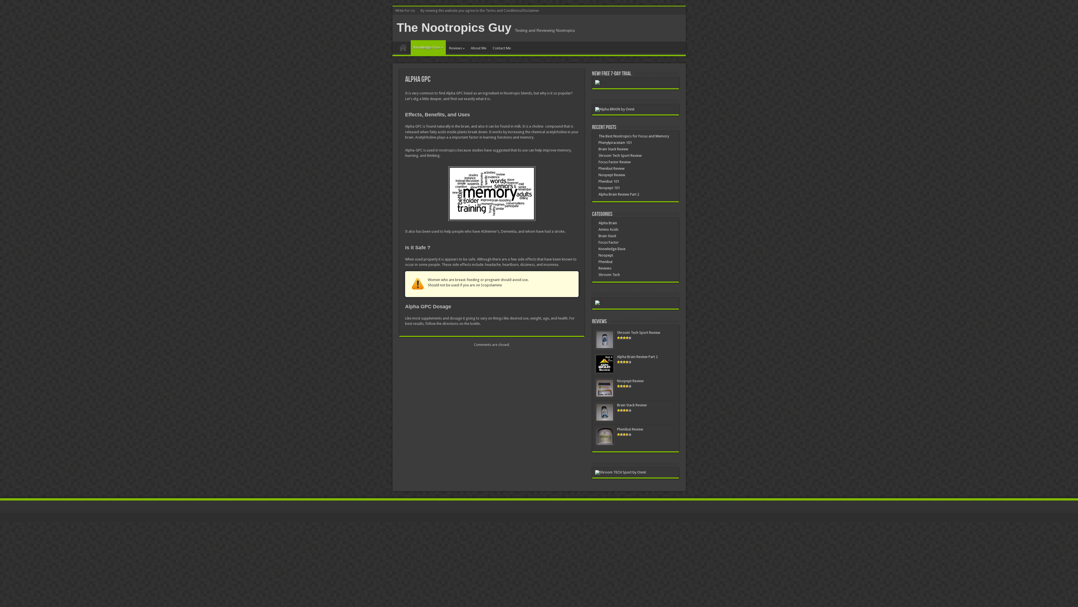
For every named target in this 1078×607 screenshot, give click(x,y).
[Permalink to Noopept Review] (605, 396)
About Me (479, 48)
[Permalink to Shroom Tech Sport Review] (605, 347)
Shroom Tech (609, 275)
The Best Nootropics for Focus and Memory (634, 136)
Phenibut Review (612, 168)
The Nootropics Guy (454, 27)
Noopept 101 (609, 188)
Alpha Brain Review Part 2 (619, 194)
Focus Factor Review (615, 162)
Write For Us (405, 10)
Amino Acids (608, 229)
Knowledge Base (428, 47)
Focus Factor (609, 242)
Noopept (606, 255)
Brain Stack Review (613, 149)
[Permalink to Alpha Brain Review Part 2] (605, 372)
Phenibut (606, 262)
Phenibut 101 (609, 181)
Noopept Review (612, 175)
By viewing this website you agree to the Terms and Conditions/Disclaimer (480, 10)
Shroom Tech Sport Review (620, 155)
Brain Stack (607, 236)
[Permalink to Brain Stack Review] (605, 420)
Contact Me (502, 48)
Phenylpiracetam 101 (615, 143)
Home (403, 49)
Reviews (457, 48)
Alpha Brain (608, 223)
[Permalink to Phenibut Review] (605, 444)
